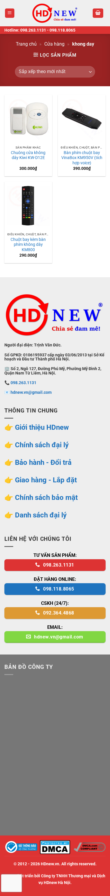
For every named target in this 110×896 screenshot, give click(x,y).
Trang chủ (26, 44)
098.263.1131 (33, 30)
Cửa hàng (54, 44)
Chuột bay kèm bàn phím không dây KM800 (28, 244)
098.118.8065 (62, 30)
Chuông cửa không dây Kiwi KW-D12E (28, 155)
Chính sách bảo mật (46, 497)
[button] (10, 13)
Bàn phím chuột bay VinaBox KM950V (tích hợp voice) (81, 157)
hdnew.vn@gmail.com (31, 392)
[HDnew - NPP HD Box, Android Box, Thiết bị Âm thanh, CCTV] (55, 13)
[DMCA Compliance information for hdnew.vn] (90, 847)
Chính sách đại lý (42, 445)
